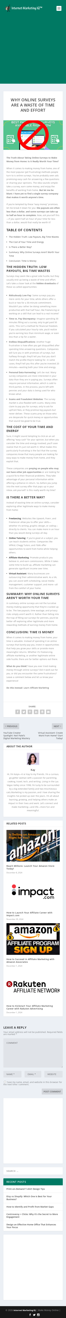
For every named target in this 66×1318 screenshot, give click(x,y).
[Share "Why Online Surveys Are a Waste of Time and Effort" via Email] (48, 712)
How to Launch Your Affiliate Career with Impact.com (29, 914)
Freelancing (15, 518)
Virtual (13, 573)
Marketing (44, 687)
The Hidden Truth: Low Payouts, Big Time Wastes (34, 236)
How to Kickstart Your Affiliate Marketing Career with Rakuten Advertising (29, 1007)
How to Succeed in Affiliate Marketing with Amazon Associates (30, 960)
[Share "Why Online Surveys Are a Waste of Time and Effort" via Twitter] (24, 712)
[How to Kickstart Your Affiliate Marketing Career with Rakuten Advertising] (33, 986)
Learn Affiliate (31, 687)
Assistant (21, 573)
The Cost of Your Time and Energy (26, 242)
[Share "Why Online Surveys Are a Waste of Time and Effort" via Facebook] (18, 712)
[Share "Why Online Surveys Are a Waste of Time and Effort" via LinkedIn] (36, 712)
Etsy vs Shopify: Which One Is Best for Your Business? (29, 1198)
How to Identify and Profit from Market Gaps (30, 1206)
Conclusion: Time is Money (22, 260)
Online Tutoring (17, 538)
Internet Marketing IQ (25, 1310)
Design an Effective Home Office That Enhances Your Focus (31, 1226)
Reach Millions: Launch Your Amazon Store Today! (30, 867)
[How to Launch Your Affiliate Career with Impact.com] (33, 892)
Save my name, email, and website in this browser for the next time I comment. (32, 1083)
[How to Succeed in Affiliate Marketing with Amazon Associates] (33, 939)
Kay (33, 770)
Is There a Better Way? (20, 247)
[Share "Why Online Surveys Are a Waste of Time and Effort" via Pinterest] (30, 712)
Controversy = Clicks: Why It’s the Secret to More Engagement (32, 1215)
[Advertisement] (33, 51)
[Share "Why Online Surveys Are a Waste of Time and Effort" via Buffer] (42, 712)
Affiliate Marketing (19, 557)
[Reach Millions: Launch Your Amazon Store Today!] (33, 846)
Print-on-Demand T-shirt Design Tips (25, 1188)
